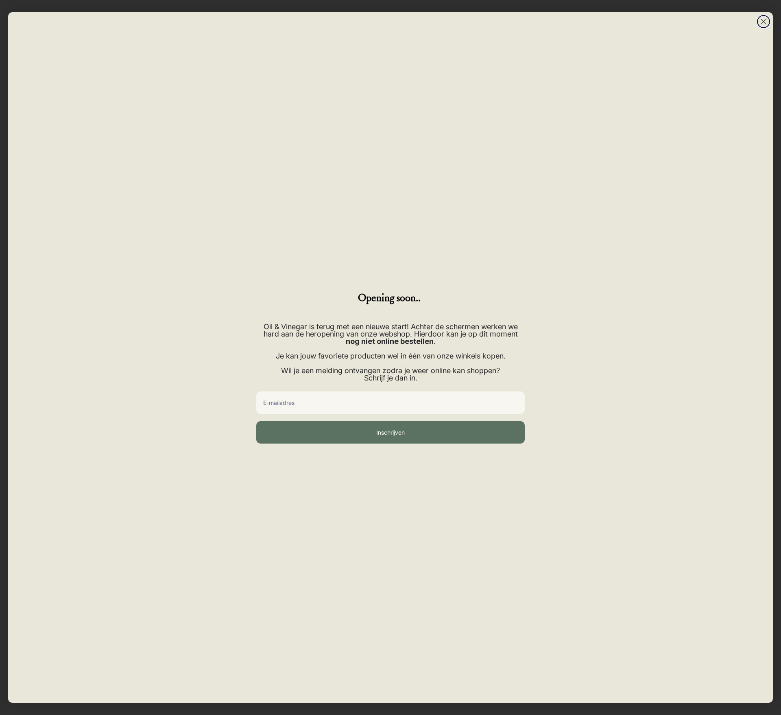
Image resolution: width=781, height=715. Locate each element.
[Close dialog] (763, 21)
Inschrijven (390, 432)
